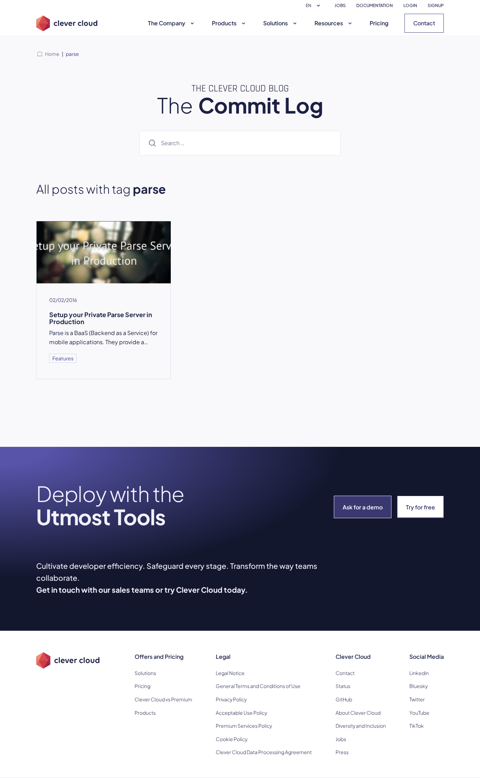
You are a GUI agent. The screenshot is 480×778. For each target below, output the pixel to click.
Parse (56, 332)
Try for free (420, 507)
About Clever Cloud (358, 712)
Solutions (275, 23)
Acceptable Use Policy (241, 712)
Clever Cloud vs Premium (163, 699)
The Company (166, 23)
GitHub (344, 699)
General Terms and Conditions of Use (258, 686)
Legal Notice (230, 673)
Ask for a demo (363, 507)
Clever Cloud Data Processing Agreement (264, 752)
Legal (223, 656)
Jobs (341, 739)
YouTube (419, 712)
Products (224, 23)
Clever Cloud (353, 656)
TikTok (416, 725)
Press (342, 752)
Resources (328, 23)
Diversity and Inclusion (361, 725)
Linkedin (419, 673)
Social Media (426, 656)
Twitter (417, 699)
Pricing (379, 23)
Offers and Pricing (159, 656)
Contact (424, 23)
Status (343, 686)
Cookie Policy (231, 739)
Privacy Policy (231, 699)
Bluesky (418, 686)
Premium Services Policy (244, 725)
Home (52, 54)
